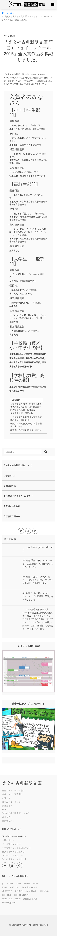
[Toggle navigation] (52, 4)
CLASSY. (10, 883)
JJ (2, 883)
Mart (4, 887)
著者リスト (11, 475)
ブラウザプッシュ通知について (16, 847)
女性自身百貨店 (30, 898)
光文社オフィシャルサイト (14, 859)
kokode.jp (7, 894)
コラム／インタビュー (12, 801)
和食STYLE (7, 891)
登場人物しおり (13, 506)
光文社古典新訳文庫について (19, 465)
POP (4, 809)
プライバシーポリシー (12, 855)
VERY (18, 883)
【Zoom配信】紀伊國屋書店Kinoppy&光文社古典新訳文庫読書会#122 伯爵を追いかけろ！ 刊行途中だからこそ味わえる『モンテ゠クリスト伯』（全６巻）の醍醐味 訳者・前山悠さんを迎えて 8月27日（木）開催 (38, 619)
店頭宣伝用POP (13, 516)
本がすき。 (45, 891)
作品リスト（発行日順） (13, 790)
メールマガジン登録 (11, 844)
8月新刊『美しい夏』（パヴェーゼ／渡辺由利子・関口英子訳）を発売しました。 (38, 563)
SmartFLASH (31, 891)
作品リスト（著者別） (12, 794)
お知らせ (11, 13)
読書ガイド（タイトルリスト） (20, 496)
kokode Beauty (21, 894)
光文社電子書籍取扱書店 (13, 851)
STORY (27, 883)
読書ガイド (7, 805)
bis (18, 887)
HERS (35, 883)
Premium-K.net (29, 887)
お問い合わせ (8, 840)
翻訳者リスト (12, 485)
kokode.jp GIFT (9, 902)
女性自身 (19, 891)
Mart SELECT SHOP (11, 898)
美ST (12, 887)
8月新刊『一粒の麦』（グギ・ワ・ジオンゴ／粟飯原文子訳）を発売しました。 (38, 596)
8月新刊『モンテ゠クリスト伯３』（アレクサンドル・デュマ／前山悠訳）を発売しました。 (38, 580)
